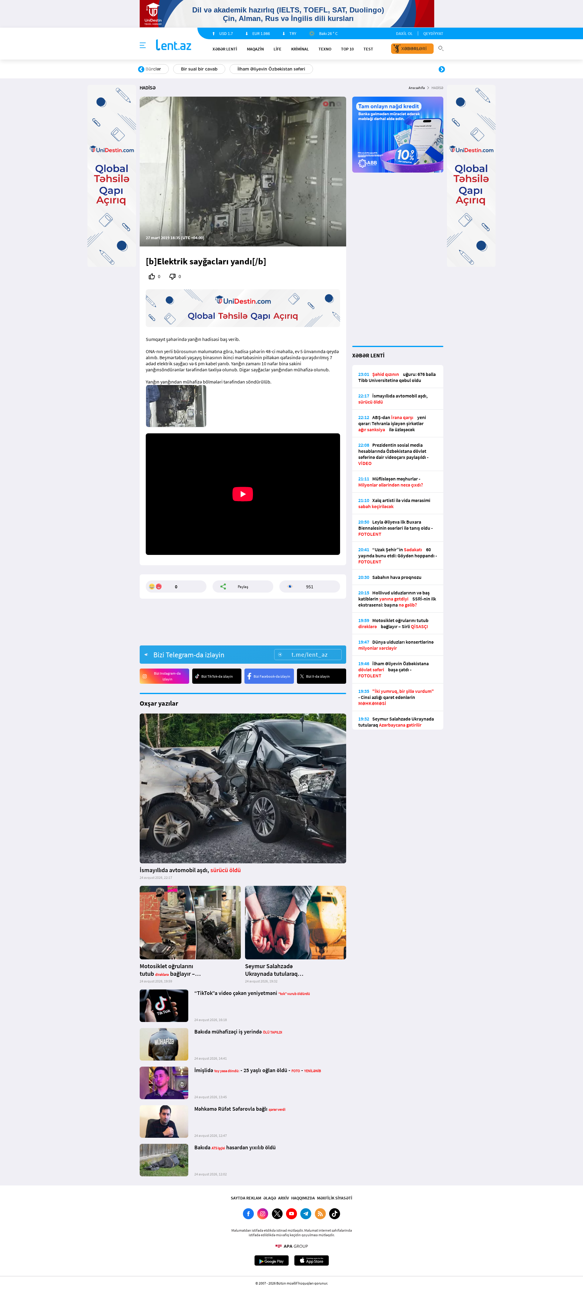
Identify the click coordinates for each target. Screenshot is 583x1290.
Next (441, 69)
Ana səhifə (417, 87)
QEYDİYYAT (433, 33)
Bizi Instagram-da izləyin (167, 676)
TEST (368, 49)
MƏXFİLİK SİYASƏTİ (334, 1198)
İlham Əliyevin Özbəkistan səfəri (271, 69)
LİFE (277, 49)
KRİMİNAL (300, 49)
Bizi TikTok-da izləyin (217, 676)
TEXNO (325, 49)
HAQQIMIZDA (303, 1198)
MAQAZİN (255, 49)
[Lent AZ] (173, 45)
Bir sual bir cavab (199, 69)
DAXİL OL (404, 33)
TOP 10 (347, 49)
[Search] (440, 47)
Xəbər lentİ (225, 49)
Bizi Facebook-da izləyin (272, 676)
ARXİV (283, 1198)
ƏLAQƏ (269, 1198)
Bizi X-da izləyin (318, 676)
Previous (141, 69)
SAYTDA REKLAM (246, 1198)
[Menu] (143, 46)
